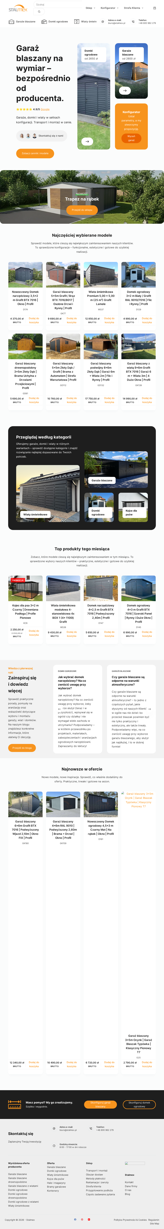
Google (45, 109)
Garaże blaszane (25, 21)
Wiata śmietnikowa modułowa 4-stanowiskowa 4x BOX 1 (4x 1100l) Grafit (63, 613)
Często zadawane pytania (100, 1194)
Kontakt (129, 1182)
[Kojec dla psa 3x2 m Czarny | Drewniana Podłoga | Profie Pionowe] (25, 588)
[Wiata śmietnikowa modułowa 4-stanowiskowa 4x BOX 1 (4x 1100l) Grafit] (63, 588)
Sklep (89, 7)
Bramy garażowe (56, 1186)
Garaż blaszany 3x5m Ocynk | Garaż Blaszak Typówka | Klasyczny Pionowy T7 (138, 1044)
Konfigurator (108, 7)
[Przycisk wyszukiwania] (39, 11)
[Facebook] (75, 1219)
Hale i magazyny (56, 1182)
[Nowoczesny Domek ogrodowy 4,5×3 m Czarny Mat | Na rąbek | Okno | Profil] (101, 804)
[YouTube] (89, 1219)
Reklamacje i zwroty (97, 1182)
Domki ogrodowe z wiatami (23, 1201)
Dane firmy (131, 1186)
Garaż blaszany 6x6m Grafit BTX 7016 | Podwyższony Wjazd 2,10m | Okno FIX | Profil (25, 829)
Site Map (154, 1223)
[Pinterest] (82, 1219)
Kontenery (53, 1190)
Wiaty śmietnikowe (92, 21)
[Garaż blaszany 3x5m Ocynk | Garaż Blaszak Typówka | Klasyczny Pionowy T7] (138, 911)
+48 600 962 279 (147, 23)
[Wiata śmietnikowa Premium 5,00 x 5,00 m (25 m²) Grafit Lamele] (101, 275)
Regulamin (153, 1219)
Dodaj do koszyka (34, 320)
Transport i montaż (96, 1170)
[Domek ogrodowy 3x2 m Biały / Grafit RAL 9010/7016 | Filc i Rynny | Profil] (138, 275)
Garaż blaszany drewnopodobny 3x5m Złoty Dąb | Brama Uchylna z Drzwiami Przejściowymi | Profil (25, 376)
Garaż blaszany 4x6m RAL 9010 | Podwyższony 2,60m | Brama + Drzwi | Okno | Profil (63, 829)
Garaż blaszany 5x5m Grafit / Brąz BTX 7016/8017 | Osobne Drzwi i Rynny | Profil (63, 300)
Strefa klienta (132, 7)
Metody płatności (95, 1178)
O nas (128, 1190)
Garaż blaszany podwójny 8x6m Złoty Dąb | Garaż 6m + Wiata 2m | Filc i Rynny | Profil (101, 371)
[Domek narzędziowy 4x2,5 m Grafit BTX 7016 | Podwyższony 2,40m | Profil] (101, 588)
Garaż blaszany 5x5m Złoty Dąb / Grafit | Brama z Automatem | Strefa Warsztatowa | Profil (63, 371)
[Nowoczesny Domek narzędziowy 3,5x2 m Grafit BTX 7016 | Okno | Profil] (25, 275)
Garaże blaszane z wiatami (23, 1185)
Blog (127, 1194)
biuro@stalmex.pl (116, 23)
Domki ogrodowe (58, 21)
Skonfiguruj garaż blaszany (100, 1104)
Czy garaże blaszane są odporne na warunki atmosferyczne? (128, 680)
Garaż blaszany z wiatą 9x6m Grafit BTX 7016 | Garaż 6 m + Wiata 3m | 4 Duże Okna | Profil (138, 371)
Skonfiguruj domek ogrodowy (139, 1104)
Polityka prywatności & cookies (130, 1219)
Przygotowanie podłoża (99, 1190)
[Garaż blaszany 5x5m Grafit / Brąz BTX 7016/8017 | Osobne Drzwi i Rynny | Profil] (63, 275)
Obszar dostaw (94, 1174)
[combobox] (57, 4)
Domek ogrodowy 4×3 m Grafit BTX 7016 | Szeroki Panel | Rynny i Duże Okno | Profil (138, 613)
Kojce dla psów (55, 1178)
